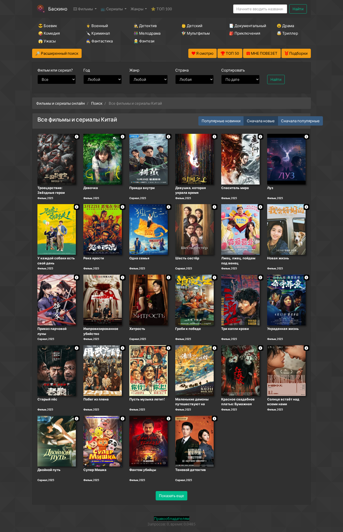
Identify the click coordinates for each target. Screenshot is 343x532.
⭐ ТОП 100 (161, 9)
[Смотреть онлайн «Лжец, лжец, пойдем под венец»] (240, 229)
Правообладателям (171, 518)
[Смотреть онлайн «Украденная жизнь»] (286, 300)
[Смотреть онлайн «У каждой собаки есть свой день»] (56, 229)
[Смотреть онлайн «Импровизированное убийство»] (102, 300)
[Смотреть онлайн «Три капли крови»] (240, 300)
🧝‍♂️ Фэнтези (144, 41)
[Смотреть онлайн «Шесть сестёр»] (194, 229)
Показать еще (171, 495)
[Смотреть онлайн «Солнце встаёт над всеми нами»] (286, 370)
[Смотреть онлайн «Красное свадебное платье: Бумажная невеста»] (240, 370)
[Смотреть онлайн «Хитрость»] (148, 300)
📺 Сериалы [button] (112, 9)
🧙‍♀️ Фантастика (99, 41)
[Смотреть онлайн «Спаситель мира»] (240, 159)
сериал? (55, 70)
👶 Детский (191, 25)
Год (86, 70)
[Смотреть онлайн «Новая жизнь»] (286, 229)
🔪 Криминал (98, 33)
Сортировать (233, 70)
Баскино (57, 9)
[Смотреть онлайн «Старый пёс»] (56, 370)
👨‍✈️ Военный (97, 25)
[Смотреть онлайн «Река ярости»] (102, 229)
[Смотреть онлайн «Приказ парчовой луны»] (56, 300)
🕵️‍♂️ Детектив (145, 25)
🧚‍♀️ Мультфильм (195, 33)
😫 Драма (285, 25)
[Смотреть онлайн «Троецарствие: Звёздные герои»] (56, 159)
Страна (182, 70)
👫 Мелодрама (147, 33)
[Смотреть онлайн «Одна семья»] (148, 229)
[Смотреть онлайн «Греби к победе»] (194, 300)
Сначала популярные (300, 121)
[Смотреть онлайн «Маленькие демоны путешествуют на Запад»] (194, 370)
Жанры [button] (137, 9)
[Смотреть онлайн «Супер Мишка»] (102, 441)
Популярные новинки (221, 121)
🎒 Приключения (244, 33)
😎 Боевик (47, 25)
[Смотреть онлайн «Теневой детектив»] (194, 441)
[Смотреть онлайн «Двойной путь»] (56, 441)
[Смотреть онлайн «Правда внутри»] (148, 159)
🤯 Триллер (287, 33)
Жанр (134, 70)
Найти (298, 9)
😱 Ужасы (47, 41)
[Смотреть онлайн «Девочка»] (102, 159)
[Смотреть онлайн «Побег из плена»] (102, 370)
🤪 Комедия (49, 33)
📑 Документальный (246, 25)
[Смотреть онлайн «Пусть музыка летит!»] (148, 370)
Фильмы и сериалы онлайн (60, 103)
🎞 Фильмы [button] (83, 9)
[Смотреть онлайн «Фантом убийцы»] (148, 441)
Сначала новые (261, 121)
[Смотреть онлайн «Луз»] (286, 159)
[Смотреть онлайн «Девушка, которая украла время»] (194, 159)
